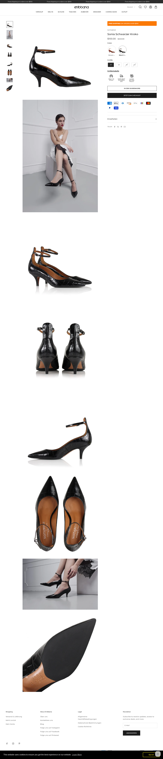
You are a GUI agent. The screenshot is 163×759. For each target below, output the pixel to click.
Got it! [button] (151, 755)
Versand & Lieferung (14, 717)
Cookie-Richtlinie (84, 726)
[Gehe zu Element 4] (9, 54)
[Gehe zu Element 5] (9, 63)
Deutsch (130, 7)
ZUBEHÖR (84, 12)
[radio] (111, 51)
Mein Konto (10, 724)
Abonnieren (131, 733)
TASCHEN (72, 12)
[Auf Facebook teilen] (115, 127)
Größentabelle (113, 71)
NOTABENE (111, 30)
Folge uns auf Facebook (49, 731)
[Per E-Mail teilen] (125, 127)
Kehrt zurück (11, 720)
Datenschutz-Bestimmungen (89, 723)
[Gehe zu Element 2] (9, 34)
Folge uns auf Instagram (50, 728)
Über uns (43, 717)
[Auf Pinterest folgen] (19, 743)
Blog (42, 724)
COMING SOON (111, 12)
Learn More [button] (77, 755)
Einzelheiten (112, 119)
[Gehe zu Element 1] (9, 24)
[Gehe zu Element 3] (9, 45)
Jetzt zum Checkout (132, 95)
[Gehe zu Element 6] (9, 72)
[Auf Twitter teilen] (118, 127)
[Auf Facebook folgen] (7, 743)
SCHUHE (61, 12)
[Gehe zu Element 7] (9, 80)
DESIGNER (97, 12)
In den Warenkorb (132, 88)
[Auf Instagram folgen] (13, 743)
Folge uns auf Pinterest (49, 735)
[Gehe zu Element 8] (9, 88)
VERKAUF (39, 12)
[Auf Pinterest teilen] (121, 127)
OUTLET (124, 12)
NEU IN (50, 12)
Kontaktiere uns (46, 720)
